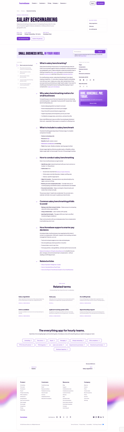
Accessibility (89, 424)
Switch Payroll (66, 408)
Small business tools (67, 388)
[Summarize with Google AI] (87, 80)
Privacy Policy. (83, 55)
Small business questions (68, 390)
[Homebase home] (24, 3)
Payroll (21, 390)
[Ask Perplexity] (70, 417)
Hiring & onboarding (24, 392)
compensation (47, 74)
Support (64, 387)
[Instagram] (96, 417)
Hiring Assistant (23, 398)
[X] (103, 417)
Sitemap (86, 400)
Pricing (49, 3)
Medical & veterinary (46, 390)
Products (34, 3)
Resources (63, 3)
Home (18, 10)
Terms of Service (74, 424)
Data (64, 396)
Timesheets (22, 388)
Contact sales (87, 390)
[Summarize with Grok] (90, 80)
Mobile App (22, 410)
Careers (86, 387)
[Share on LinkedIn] (80, 86)
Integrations (23, 406)
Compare (65, 406)
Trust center (86, 398)
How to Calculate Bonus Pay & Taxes (50, 267)
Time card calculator (67, 400)
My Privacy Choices (97, 424)
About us (86, 385)
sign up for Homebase (53, 86)
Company (55, 3)
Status (85, 394)
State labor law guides (67, 404)
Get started (100, 3)
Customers (42, 3)
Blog (64, 385)
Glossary (23, 10)
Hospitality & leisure (46, 396)
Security (86, 396)
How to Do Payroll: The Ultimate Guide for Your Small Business (57, 269)
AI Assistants (23, 396)
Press (85, 388)
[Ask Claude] (60, 417)
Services (43, 394)
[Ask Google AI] (63, 417)
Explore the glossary (37, 38)
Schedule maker (66, 398)
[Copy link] (83, 86)
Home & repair (45, 392)
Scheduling (22, 385)
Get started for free (23, 38)
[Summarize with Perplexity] (93, 80)
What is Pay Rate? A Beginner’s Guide (51, 264)
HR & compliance (23, 394)
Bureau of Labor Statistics (63, 171)
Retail (43, 387)
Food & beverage (45, 385)
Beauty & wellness (45, 388)
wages (55, 72)
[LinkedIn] (101, 417)
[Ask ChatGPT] (57, 417)
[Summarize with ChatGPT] (80, 80)
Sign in (92, 3)
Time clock (22, 387)
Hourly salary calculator (68, 402)
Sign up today (93, 103)
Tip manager (22, 404)
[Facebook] (98, 417)
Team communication (24, 400)
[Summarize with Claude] (83, 80)
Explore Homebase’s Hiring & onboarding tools (52, 251)
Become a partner (88, 392)
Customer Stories (66, 392)
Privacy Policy (82, 424)
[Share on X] (87, 86)
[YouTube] (93, 417)
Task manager (23, 402)
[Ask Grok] (67, 417)
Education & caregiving (46, 398)
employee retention (67, 74)
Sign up (100, 51)
